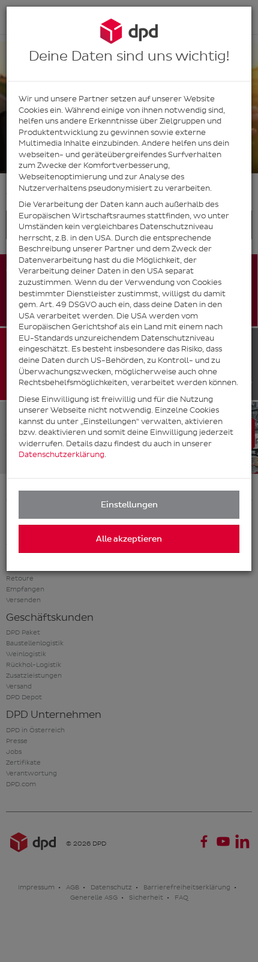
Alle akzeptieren (129, 539)
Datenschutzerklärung (61, 454)
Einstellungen (129, 505)
